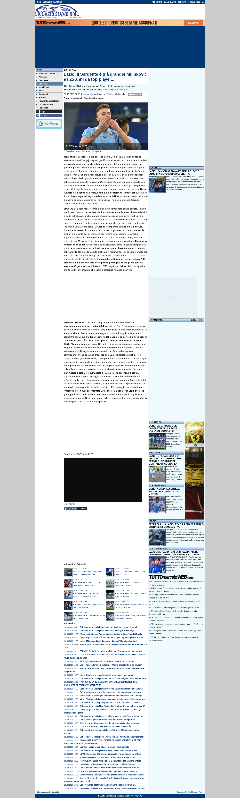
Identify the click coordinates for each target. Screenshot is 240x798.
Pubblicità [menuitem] (43, 108)
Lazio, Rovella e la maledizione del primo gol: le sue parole (106, 675)
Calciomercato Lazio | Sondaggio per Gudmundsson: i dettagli (108, 627)
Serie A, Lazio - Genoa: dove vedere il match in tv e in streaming (109, 723)
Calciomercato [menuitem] (46, 104)
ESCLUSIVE (154, 452)
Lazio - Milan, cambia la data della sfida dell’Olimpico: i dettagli (108, 641)
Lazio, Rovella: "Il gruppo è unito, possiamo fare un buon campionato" (112, 737)
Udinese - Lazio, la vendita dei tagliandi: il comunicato (104, 747)
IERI (201, 320)
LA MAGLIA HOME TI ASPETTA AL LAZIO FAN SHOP (104, 726)
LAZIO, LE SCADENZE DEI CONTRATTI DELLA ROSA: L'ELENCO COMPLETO (163, 428)
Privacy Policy (197, 792)
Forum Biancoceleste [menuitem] (49, 101)
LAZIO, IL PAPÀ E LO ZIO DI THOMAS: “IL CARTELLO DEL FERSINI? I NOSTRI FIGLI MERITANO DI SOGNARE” (165, 460)
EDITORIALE (155, 168)
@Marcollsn (120, 94)
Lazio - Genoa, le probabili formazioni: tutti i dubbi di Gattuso (107, 764)
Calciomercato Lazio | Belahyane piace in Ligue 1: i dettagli (107, 631)
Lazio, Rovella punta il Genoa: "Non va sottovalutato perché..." (108, 720)
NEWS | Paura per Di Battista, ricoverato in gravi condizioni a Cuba (110, 754)
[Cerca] (203, 2)
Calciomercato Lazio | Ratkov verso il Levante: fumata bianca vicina (111, 689)
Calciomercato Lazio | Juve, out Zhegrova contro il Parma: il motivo (111, 716)
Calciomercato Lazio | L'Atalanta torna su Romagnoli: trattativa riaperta (113, 678)
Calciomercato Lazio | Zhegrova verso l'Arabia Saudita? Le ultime (110, 702)
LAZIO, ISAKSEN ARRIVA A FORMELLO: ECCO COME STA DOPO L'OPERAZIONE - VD (174, 172)
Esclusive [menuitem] (43, 80)
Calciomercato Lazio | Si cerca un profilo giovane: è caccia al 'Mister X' (112, 775)
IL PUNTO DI (155, 422)
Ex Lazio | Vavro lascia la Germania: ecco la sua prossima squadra (110, 692)
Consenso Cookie (183, 792)
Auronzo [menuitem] (43, 77)
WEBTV (152, 521)
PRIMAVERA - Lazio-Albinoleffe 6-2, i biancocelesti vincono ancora (110, 761)
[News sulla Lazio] (57, 10)
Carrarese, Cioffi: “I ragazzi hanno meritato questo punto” (176, 608)
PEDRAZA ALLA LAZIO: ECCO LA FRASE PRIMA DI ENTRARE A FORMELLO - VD (176, 525)
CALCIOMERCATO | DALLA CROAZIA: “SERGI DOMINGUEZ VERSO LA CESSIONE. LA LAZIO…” (175, 553)
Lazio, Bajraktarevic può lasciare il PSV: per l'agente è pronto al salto (111, 638)
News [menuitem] (41, 91)
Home (39, 70)
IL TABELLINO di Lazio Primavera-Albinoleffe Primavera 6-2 (107, 757)
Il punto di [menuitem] (43, 94)
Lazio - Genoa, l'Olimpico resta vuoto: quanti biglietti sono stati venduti (112, 788)
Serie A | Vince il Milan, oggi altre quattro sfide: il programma (108, 785)
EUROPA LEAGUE (157, 485)
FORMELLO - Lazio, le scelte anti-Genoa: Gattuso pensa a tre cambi (111, 651)
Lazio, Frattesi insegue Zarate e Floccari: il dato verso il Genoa (108, 771)
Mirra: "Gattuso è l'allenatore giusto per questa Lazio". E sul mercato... (112, 699)
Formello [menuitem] (43, 97)
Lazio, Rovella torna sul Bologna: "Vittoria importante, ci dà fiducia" (111, 665)
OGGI (193, 320)
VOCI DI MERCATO (158, 548)
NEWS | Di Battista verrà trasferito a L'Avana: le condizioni (107, 661)
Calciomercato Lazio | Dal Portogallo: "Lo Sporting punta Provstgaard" (112, 706)
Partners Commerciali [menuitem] (49, 73)
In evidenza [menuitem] (44, 87)
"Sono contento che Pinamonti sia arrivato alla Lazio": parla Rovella (111, 634)
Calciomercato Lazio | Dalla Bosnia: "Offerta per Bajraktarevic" (109, 750)
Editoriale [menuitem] (43, 84)
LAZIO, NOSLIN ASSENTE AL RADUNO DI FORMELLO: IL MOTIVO (164, 491)
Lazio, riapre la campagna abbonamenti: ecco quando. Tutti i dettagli (111, 696)
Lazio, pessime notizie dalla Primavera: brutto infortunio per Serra (110, 768)
